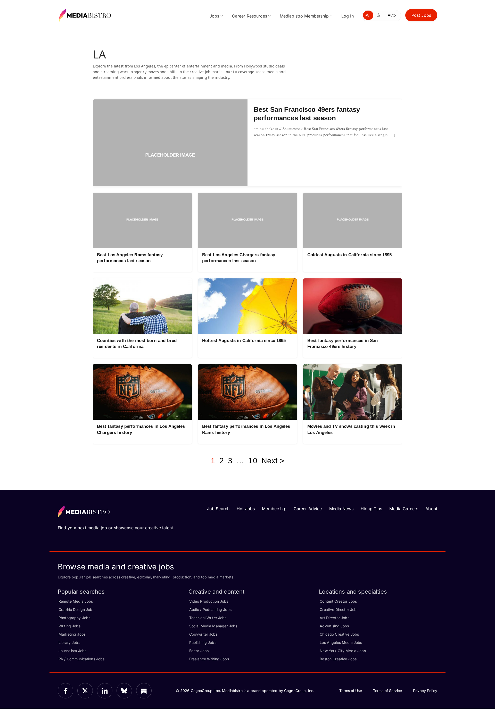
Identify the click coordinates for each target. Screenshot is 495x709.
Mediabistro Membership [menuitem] (304, 16)
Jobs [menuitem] (214, 16)
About (431, 508)
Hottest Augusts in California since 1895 (244, 340)
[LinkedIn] (104, 690)
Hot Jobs (246, 508)
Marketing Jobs (72, 634)
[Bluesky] (124, 690)
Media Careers (403, 508)
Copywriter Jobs (203, 634)
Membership (274, 508)
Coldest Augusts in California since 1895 (349, 254)
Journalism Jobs (72, 650)
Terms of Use (350, 690)
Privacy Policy (425, 690)
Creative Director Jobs (339, 609)
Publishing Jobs (202, 642)
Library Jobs (69, 642)
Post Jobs (421, 15)
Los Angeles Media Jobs (341, 642)
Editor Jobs (199, 650)
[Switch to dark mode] (379, 15)
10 (252, 460)
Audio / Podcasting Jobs (210, 609)
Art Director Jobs (334, 618)
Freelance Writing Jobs (209, 659)
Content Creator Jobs (338, 601)
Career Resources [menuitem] (249, 16)
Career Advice (308, 508)
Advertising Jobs (334, 626)
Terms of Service (387, 690)
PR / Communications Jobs (81, 659)
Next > (272, 460)
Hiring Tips (371, 508)
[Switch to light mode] (368, 15)
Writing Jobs (69, 626)
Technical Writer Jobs (208, 618)
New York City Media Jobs (343, 650)
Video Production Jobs (208, 601)
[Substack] (144, 690)
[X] (85, 690)
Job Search (218, 508)
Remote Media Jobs (76, 601)
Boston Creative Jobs (338, 659)
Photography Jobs (74, 618)
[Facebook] (65, 690)
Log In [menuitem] (347, 16)
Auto (392, 15)
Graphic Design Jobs (76, 609)
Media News (341, 508)
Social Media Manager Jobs (213, 626)
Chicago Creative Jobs (339, 634)
